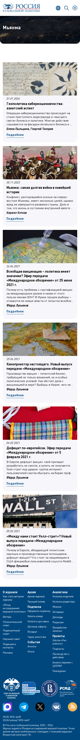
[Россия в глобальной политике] (21, 8)
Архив (32, 592)
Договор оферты (37, 626)
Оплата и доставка (38, 621)
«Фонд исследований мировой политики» (14, 608)
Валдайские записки (59, 629)
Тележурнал (59, 670)
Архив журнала (36, 596)
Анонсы (32, 646)
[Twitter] (40, 706)
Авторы (7, 616)
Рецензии (58, 622)
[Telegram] (23, 706)
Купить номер (35, 616)
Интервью (58, 611)
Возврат (32, 631)
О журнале (10, 592)
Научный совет (11, 638)
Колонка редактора (63, 601)
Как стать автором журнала (13, 598)
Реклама (8, 652)
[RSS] (72, 706)
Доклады (57, 617)
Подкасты (58, 648)
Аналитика (60, 592)
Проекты (58, 636)
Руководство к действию (60, 655)
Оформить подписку (39, 610)
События (34, 642)
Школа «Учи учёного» (59, 642)
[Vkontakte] (56, 706)
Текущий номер (36, 601)
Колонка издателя (62, 596)
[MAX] (7, 706)
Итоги (31, 651)
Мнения (56, 606)
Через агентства (37, 636)
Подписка (34, 606)
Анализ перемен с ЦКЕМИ (62, 664)
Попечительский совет (12, 623)
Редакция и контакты (9, 645)
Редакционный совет (11, 632)
